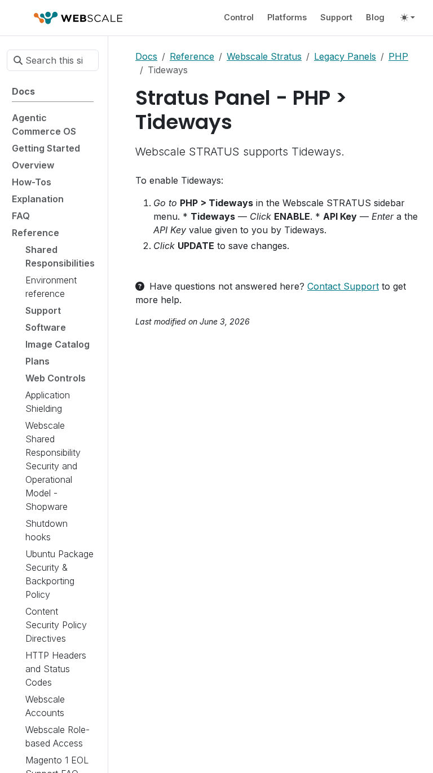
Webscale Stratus (264, 56)
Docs (146, 56)
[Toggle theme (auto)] (407, 17)
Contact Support (343, 286)
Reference (192, 56)
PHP (398, 56)
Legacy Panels (345, 56)
